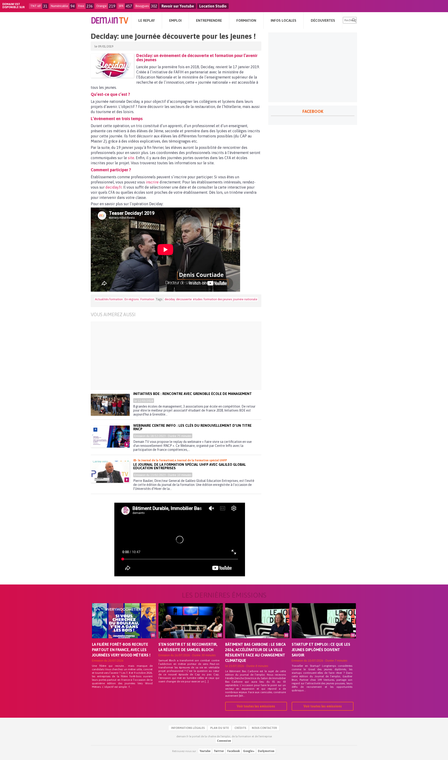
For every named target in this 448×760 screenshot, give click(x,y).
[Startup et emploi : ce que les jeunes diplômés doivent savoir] (324, 627)
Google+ (249, 751)
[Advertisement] (179, 355)
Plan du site (219, 728)
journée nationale (245, 299)
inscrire (152, 182)
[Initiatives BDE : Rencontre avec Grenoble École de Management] (110, 405)
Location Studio (213, 6)
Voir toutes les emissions (256, 706)
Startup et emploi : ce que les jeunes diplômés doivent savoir (321, 649)
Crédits (240, 728)
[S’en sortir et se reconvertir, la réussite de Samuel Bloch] (190, 627)
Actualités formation (109, 299)
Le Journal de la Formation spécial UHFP (200, 460)
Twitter (219, 751)
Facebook (233, 751)
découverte (184, 299)
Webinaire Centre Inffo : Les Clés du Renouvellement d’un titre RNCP (192, 427)
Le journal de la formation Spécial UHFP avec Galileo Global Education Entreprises (189, 466)
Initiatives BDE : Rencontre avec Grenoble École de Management (192, 394)
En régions (132, 299)
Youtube (205, 751)
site (131, 158)
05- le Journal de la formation (153, 460)
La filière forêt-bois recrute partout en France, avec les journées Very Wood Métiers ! (121, 649)
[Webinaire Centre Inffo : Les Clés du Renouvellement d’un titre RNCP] (110, 437)
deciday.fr (113, 187)
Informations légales (188, 728)
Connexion (224, 740)
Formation (147, 299)
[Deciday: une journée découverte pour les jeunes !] (112, 66)
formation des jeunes (217, 299)
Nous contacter (264, 728)
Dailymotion (266, 751)
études (197, 299)
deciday (170, 299)
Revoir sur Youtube (177, 6)
